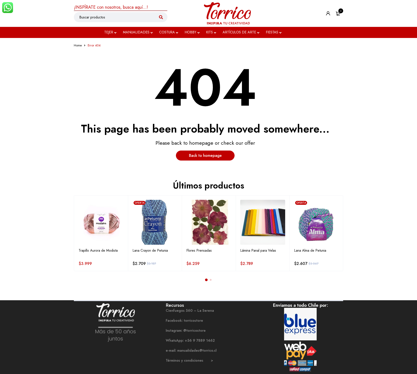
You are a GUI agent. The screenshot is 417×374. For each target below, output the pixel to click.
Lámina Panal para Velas (258, 250)
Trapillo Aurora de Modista (98, 250)
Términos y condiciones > (189, 360)
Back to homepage (205, 155)
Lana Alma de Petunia (310, 250)
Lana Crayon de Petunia (150, 250)
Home (78, 45)
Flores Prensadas (199, 250)
